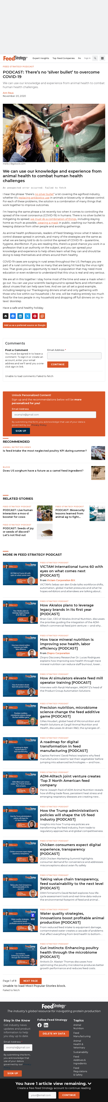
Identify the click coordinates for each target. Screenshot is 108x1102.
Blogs (6, 467)
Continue (69, 1095)
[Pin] (35, 316)
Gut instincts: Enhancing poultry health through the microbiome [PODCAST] (69, 952)
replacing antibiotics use (34, 197)
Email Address (56, 350)
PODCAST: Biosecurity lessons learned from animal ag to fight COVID (70, 514)
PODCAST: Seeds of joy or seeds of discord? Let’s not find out (18, 532)
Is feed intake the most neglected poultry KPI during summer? (45, 450)
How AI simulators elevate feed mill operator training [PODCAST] (71, 680)
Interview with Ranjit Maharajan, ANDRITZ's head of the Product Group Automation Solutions (71, 689)
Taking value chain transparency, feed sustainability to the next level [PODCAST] (71, 883)
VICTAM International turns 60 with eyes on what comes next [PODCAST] (71, 571)
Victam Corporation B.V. (61, 580)
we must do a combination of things (53, 219)
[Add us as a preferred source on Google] (42, 316)
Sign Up (21, 431)
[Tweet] (27, 316)
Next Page (30, 981)
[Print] (5, 316)
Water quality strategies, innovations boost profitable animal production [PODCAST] (72, 917)
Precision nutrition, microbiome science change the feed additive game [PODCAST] (70, 712)
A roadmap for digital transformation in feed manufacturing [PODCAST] (64, 746)
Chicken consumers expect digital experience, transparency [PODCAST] (70, 849)
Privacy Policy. (39, 425)
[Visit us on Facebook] (39, 1025)
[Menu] (102, 58)
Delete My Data (54, 1033)
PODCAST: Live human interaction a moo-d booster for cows (18, 513)
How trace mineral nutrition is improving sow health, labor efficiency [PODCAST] (67, 644)
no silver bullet (44, 194)
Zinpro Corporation (58, 653)
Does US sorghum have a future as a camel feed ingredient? (43, 470)
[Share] (13, 316)
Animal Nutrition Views (17, 447)
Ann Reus (8, 93)
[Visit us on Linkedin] (46, 1025)
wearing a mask (47, 222)
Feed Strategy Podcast (18, 66)
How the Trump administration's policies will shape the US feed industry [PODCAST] (69, 815)
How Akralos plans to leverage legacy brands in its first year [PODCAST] (67, 609)
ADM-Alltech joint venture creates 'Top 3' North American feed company (70, 780)
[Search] (95, 58)
